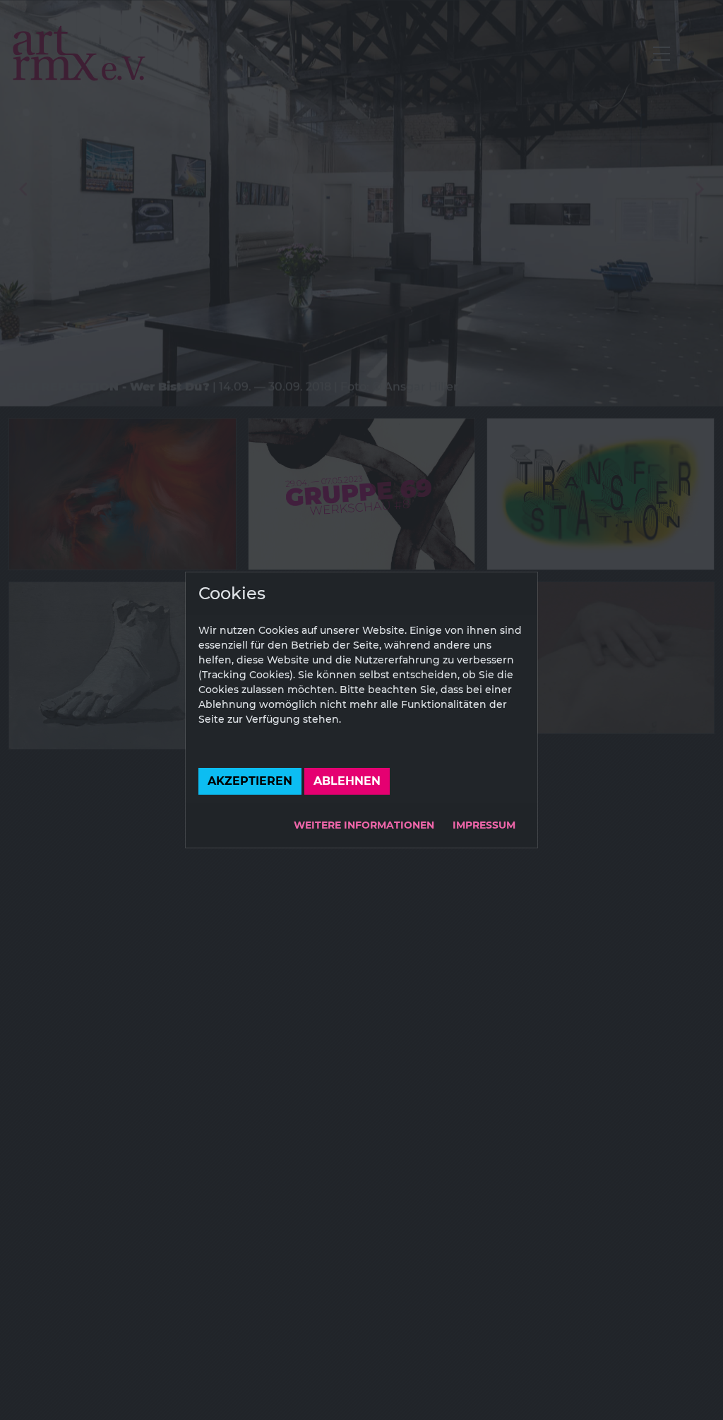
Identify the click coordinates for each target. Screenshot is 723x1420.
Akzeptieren (250, 781)
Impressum (484, 825)
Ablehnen (347, 781)
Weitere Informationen (364, 825)
